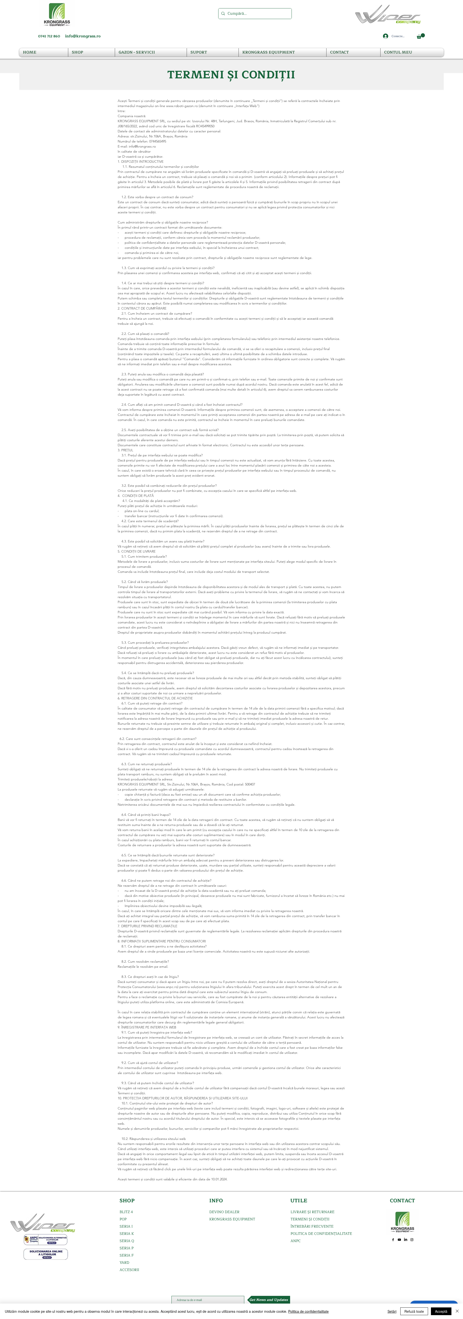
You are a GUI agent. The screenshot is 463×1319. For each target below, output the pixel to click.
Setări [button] (392, 1311)
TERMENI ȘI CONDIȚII (310, 1219)
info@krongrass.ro (83, 36)
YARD (124, 1263)
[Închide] (457, 1311)
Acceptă (441, 1311)
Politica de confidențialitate (308, 1311)
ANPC (296, 1241)
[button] (421, 36)
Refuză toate (414, 1311)
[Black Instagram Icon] (412, 1240)
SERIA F (127, 1255)
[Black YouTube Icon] (399, 1240)
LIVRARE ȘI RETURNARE (312, 1212)
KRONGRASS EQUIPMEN (231, 1219)
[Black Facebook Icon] (393, 1240)
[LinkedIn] (406, 1240)
